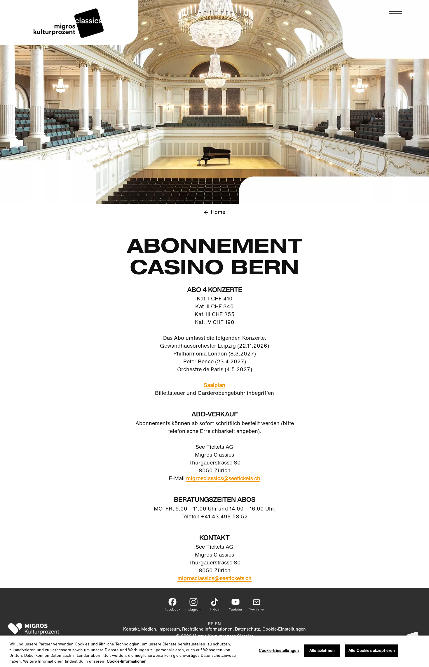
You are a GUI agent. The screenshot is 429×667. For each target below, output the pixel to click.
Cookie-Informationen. (127, 661)
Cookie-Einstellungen (279, 650)
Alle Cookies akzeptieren (371, 650)
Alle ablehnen (322, 650)
